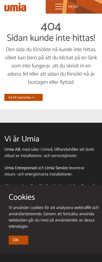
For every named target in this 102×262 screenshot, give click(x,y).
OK (16, 240)
